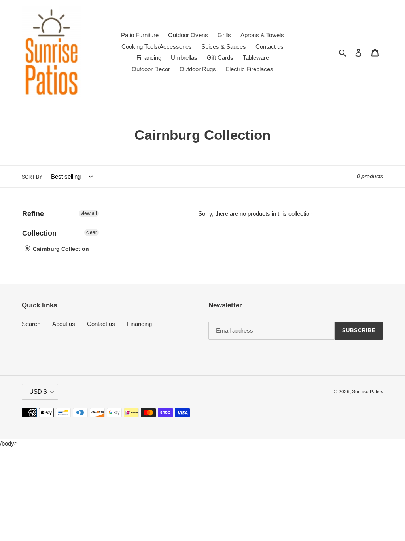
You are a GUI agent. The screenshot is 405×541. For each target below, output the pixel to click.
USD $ (38, 391)
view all (89, 213)
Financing (139, 323)
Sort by (32, 177)
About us (63, 323)
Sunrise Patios (367, 391)
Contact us (101, 323)
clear (91, 232)
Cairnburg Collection (60, 249)
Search (31, 323)
